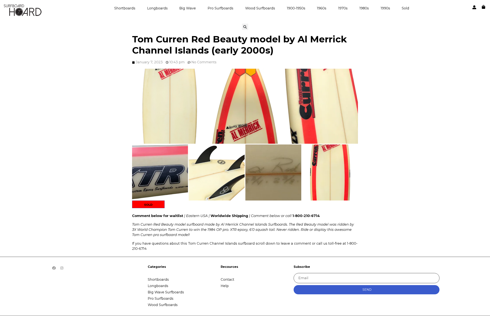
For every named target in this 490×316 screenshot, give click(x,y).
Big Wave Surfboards (166, 292)
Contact (227, 279)
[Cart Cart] (483, 7)
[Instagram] (61, 268)
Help (225, 286)
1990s (385, 8)
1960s (321, 8)
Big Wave (187, 8)
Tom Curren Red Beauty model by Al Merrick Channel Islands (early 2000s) (239, 45)
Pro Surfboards (220, 8)
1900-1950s (296, 8)
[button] (169, 106)
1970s (343, 8)
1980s (364, 8)
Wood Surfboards (260, 8)
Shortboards (124, 8)
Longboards (157, 8)
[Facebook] (54, 268)
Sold (405, 8)
